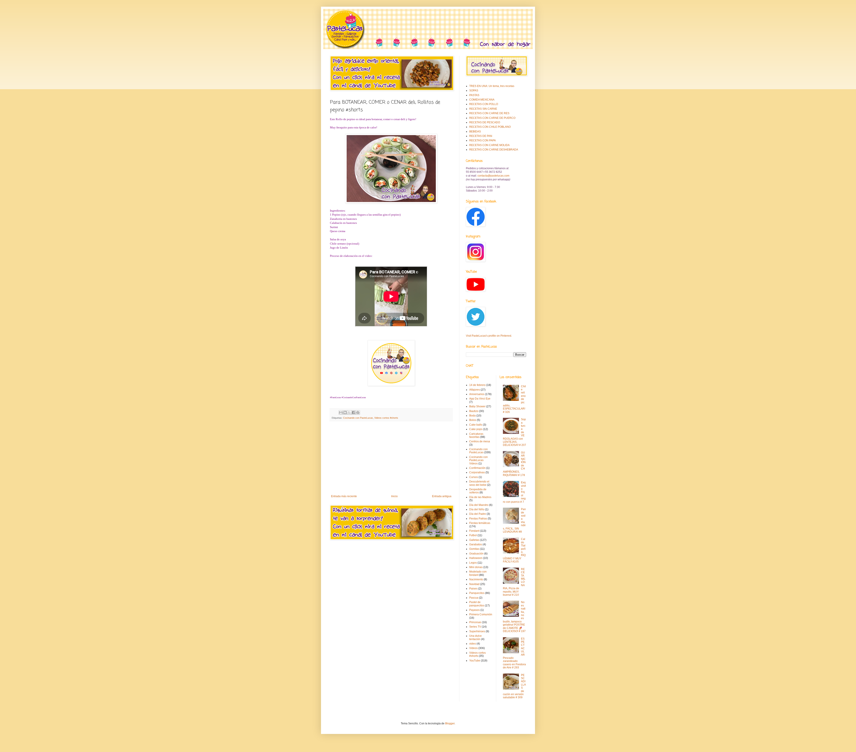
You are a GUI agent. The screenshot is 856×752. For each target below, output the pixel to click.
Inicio (394, 496)
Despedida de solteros (477, 491)
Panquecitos (476, 593)
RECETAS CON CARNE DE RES (489, 113)
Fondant (474, 530)
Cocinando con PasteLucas (358, 417)
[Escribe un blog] (345, 412)
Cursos (473, 477)
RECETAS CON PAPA (482, 140)
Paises (473, 588)
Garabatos (475, 544)
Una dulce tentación (475, 637)
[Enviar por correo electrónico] (341, 412)
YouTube (474, 660)
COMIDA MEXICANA (481, 99)
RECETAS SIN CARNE (483, 108)
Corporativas (477, 472)
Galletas (474, 540)
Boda (472, 415)
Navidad (474, 584)
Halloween (475, 558)
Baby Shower (477, 406)
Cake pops (475, 429)
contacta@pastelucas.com (493, 175)
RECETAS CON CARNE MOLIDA (489, 145)
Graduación (476, 553)
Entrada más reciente (344, 496)
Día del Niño (476, 509)
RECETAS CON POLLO (483, 104)
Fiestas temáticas (479, 523)
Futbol (473, 535)
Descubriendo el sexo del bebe (479, 483)
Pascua (473, 597)
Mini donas (476, 567)
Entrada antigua (441, 496)
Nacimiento (476, 579)
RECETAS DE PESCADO (484, 122)
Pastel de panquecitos (476, 604)
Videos (473, 648)
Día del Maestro (478, 505)
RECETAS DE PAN (480, 136)
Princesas (475, 622)
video (472, 643)
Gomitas (474, 548)
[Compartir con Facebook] (353, 412)
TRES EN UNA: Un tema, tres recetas (491, 86)
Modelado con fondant (478, 573)
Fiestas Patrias (478, 518)
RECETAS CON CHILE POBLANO (490, 126)
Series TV (475, 626)
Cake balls (475, 424)
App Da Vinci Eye (479, 398)
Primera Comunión (480, 614)
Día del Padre (477, 513)
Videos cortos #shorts (386, 417)
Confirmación (477, 468)
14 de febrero (477, 385)
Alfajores (474, 389)
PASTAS (474, 95)
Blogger (450, 723)
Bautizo (473, 411)
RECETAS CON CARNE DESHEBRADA (493, 149)
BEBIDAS (475, 131)
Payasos (474, 610)
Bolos (472, 420)
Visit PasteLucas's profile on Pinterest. (489, 335)
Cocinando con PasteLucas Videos (478, 460)
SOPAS (473, 90)
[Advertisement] (391, 458)
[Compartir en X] (349, 412)
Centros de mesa (479, 441)
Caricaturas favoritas (476, 435)
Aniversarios (476, 394)
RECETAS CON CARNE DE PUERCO (492, 117)
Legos (473, 562)
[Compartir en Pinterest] (358, 412)
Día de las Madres (480, 497)
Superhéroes (477, 631)
